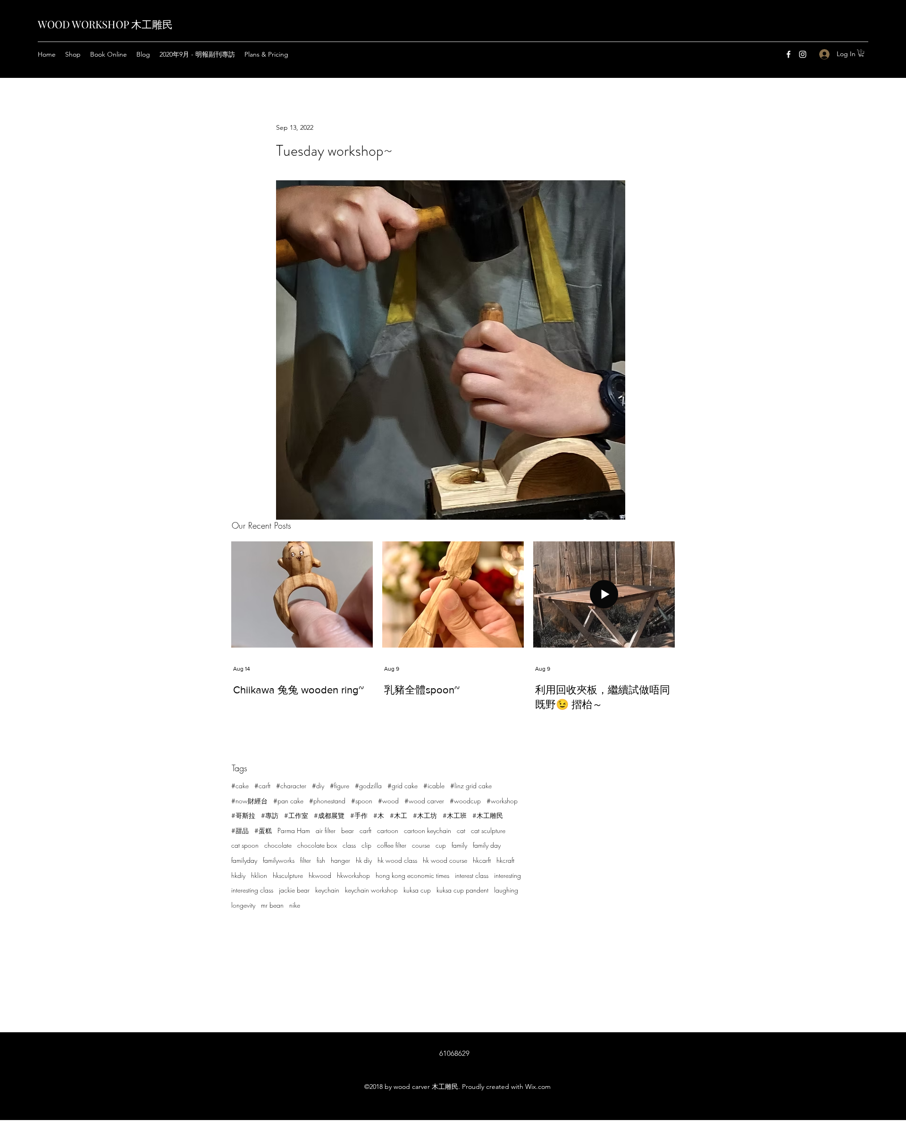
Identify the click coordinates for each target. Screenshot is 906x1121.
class (349, 845)
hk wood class (397, 860)
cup (441, 845)
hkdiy (238, 875)
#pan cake (288, 800)
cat (461, 830)
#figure (339, 785)
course (421, 845)
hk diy (364, 860)
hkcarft (482, 860)
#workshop (502, 800)
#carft (262, 785)
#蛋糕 (263, 830)
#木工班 (455, 815)
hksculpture (288, 875)
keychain (327, 889)
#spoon (361, 800)
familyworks (278, 860)
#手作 (359, 815)
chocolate (278, 845)
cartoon (387, 830)
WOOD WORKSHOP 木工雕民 (105, 24)
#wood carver (424, 800)
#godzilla (368, 785)
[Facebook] (788, 54)
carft (365, 830)
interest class (471, 875)
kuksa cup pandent (462, 889)
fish (321, 860)
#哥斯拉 (243, 815)
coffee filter (391, 845)
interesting (507, 875)
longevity (243, 905)
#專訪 (269, 815)
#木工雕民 (487, 815)
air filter (326, 830)
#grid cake (402, 785)
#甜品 (240, 830)
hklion (259, 875)
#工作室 (296, 815)
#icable (434, 785)
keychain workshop (371, 889)
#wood (388, 800)
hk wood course (445, 860)
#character (291, 785)
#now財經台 (249, 800)
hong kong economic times (412, 875)
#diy (318, 785)
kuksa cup (417, 889)
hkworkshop (353, 875)
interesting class (252, 889)
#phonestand (327, 800)
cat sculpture (488, 830)
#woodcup (465, 800)
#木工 (398, 815)
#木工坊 (425, 815)
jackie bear (294, 889)
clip (366, 845)
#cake (240, 785)
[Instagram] (802, 54)
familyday (244, 860)
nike (294, 905)
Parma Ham (293, 830)
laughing (506, 889)
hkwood (320, 875)
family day (487, 845)
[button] (861, 53)
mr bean (272, 905)
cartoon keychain (427, 830)
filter (305, 860)
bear (347, 830)
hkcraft (505, 860)
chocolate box (317, 845)
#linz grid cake (471, 785)
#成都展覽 (329, 815)
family (459, 845)
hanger (340, 860)
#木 (378, 815)
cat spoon (245, 845)
